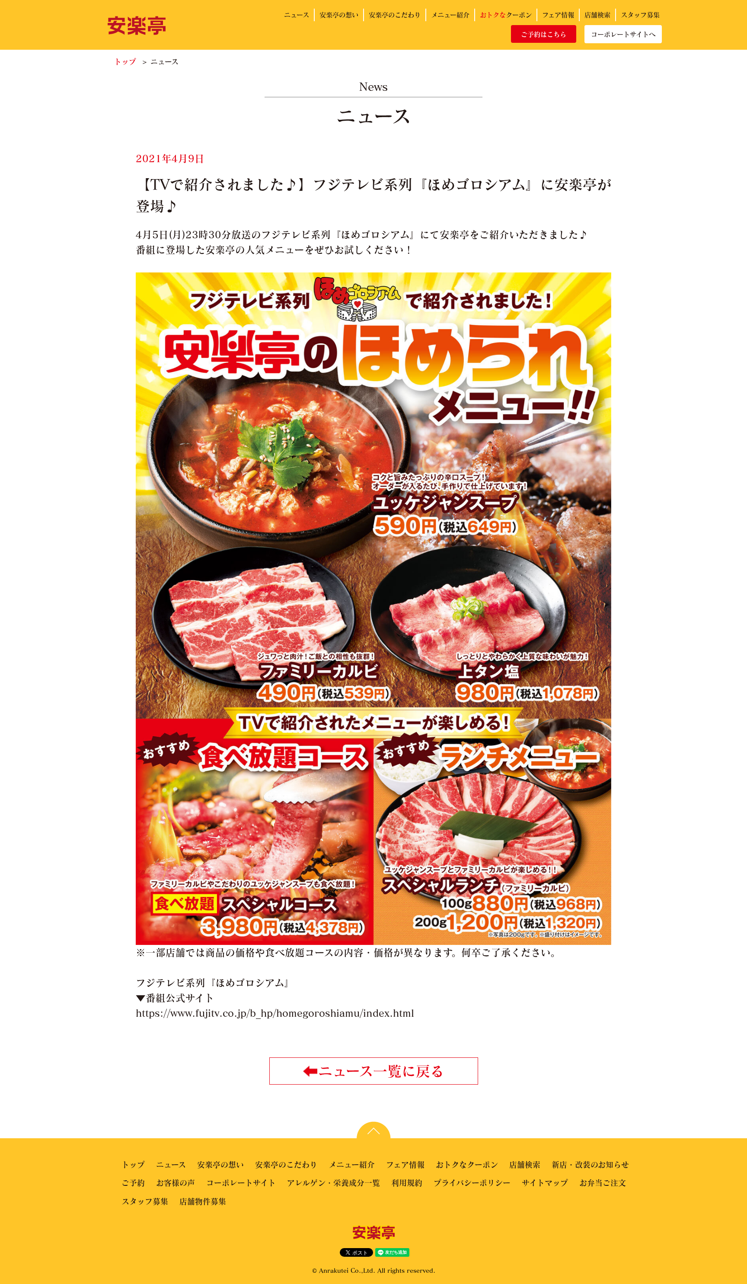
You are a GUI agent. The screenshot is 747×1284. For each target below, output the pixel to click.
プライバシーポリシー (472, 1183)
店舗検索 (597, 15)
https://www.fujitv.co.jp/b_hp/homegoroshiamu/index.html (275, 1013)
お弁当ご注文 (602, 1183)
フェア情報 (558, 15)
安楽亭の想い (338, 15)
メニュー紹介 (450, 15)
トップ (125, 61)
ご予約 (133, 1183)
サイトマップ (545, 1183)
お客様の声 (175, 1183)
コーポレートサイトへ (623, 34)
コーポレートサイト (241, 1183)
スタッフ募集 (640, 15)
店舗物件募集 (202, 1201)
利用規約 (406, 1183)
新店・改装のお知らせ (590, 1164)
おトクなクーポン (467, 1164)
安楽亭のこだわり (395, 15)
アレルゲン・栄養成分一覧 (333, 1183)
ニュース (296, 15)
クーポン (506, 15)
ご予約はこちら (543, 34)
